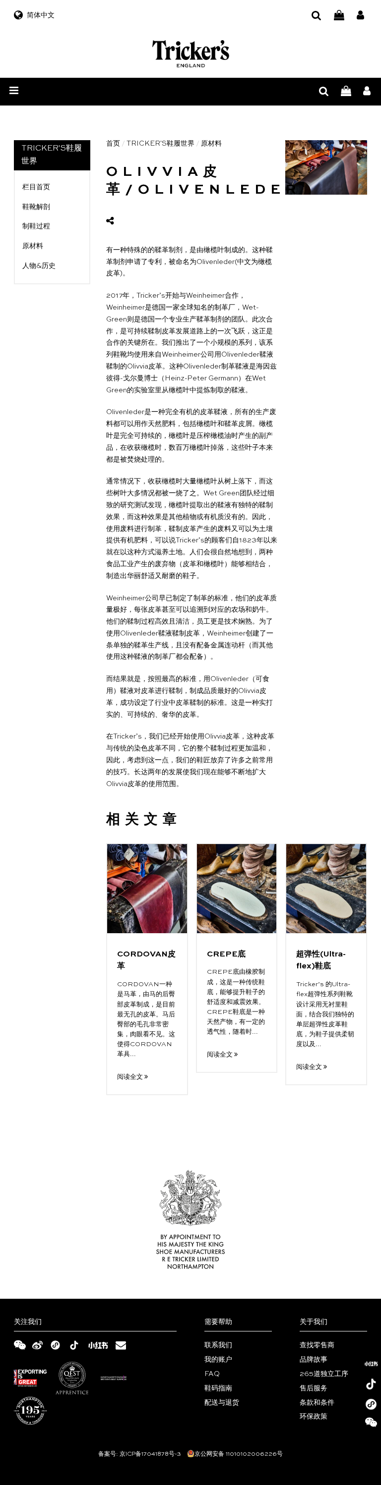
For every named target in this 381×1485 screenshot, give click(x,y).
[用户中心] (360, 15)
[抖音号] (371, 1384)
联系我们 (218, 1345)
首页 (113, 143)
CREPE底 (226, 954)
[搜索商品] (316, 15)
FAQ (212, 1374)
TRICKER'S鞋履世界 (160, 143)
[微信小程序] (371, 1404)
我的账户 (218, 1359)
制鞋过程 (36, 226)
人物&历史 (39, 266)
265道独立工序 (324, 1374)
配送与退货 (221, 1402)
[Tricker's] (190, 53)
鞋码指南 (218, 1388)
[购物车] (339, 15)
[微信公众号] (371, 1424)
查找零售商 (317, 1345)
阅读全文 (130, 1077)
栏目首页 (36, 187)
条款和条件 (317, 1402)
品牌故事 (313, 1359)
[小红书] (371, 1364)
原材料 (32, 246)
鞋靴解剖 (36, 207)
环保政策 (313, 1416)
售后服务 (313, 1388)
